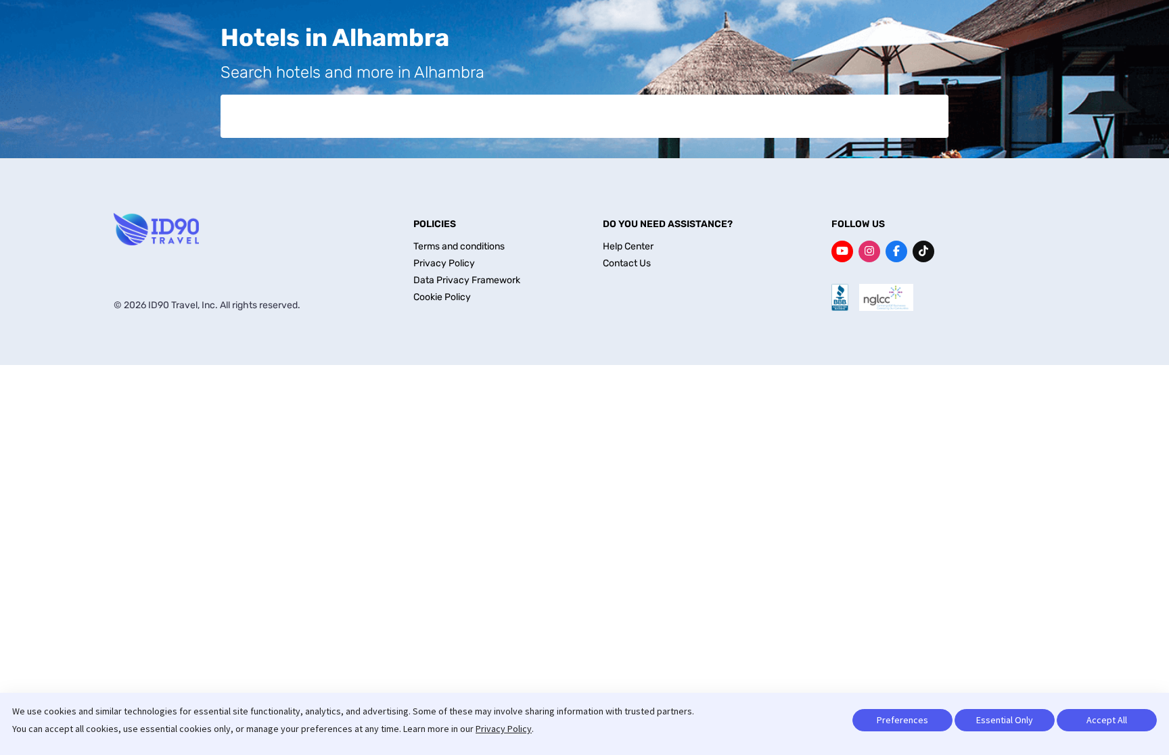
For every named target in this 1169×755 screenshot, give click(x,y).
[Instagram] (869, 251)
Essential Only (1004, 720)
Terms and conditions (459, 246)
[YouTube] (842, 251)
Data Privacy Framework (466, 280)
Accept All (1106, 720)
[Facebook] (896, 251)
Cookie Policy (442, 297)
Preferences (902, 720)
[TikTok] (923, 251)
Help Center (628, 246)
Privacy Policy (504, 729)
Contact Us (627, 263)
